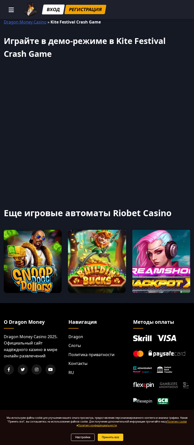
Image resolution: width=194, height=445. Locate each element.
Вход (53, 9)
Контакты (77, 363)
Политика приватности (91, 354)
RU (71, 372)
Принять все (110, 437)
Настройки (82, 437)
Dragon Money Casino (25, 22)
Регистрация (85, 9)
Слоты (74, 345)
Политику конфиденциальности (97, 425)
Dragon (75, 336)
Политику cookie (177, 421)
